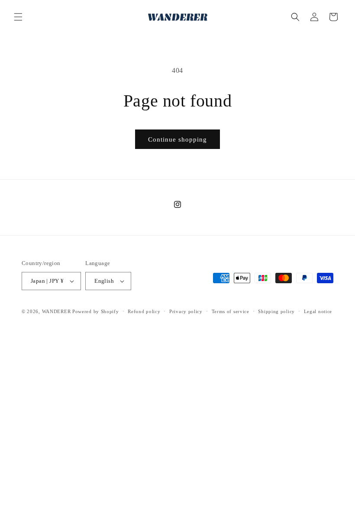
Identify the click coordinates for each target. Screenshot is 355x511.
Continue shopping (177, 139)
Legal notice (318, 311)
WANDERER (56, 311)
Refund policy (144, 311)
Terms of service (230, 311)
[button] (18, 16)
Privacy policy (186, 311)
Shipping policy (276, 311)
